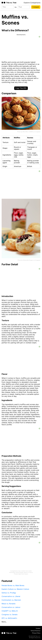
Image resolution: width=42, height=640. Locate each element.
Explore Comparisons (32, 3)
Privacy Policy (36, 633)
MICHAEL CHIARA (28, 131)
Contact (38, 628)
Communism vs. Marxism (11, 600)
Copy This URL (21, 88)
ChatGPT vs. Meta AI (10, 611)
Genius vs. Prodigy (9, 593)
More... (4, 622)
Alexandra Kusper (28, 260)
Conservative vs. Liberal (11, 596)
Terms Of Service (35, 630)
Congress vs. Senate (9, 614)
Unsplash (37, 131)
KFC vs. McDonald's (9, 618)
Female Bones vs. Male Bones (13, 585)
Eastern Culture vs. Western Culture (15, 589)
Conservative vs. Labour (11, 607)
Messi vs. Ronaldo (8, 604)
